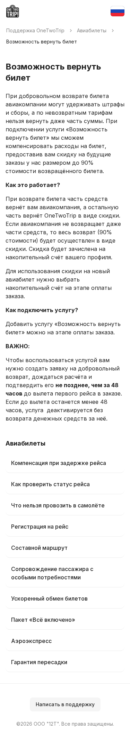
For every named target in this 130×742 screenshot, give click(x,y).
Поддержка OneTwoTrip (35, 30)
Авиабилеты (91, 30)
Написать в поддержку (65, 704)
